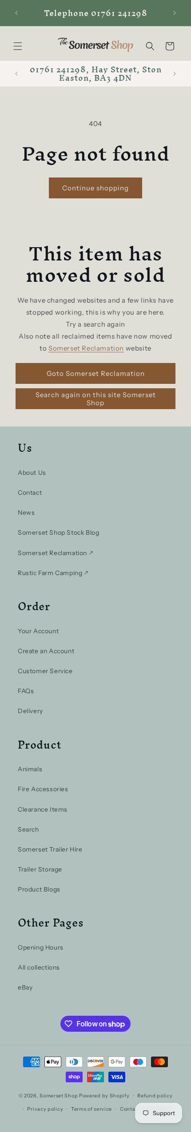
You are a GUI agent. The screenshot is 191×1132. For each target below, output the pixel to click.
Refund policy (154, 1096)
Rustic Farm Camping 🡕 (53, 573)
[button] (18, 46)
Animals (30, 769)
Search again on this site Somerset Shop (96, 398)
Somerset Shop (59, 1095)
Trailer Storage (40, 869)
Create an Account (46, 651)
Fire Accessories (43, 789)
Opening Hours (41, 947)
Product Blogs (39, 889)
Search (28, 829)
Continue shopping (95, 188)
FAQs (26, 691)
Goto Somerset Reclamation (96, 373)
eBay (25, 987)
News (26, 513)
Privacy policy (45, 1109)
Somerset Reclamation (86, 348)
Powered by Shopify (104, 1095)
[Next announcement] (174, 13)
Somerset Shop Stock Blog (58, 532)
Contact (30, 493)
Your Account (38, 631)
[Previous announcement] (16, 13)
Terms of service (91, 1109)
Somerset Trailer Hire (50, 849)
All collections (39, 967)
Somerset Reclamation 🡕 (55, 553)
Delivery (30, 711)
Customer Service (45, 671)
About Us (32, 473)
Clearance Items (43, 809)
